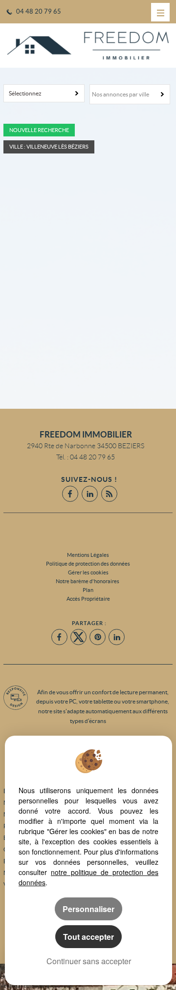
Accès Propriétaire (88, 599)
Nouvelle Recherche (39, 130)
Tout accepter (88, 936)
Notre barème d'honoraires (88, 581)
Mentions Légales (88, 555)
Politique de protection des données (88, 564)
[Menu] (160, 12)
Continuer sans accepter (88, 961)
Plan (88, 590)
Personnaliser (88, 908)
